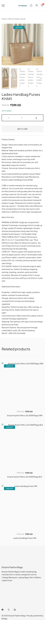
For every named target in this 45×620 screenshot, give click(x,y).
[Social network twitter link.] (9, 609)
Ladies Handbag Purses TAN (24, 538)
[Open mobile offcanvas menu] (3, 5)
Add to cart (22, 129)
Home (4, 19)
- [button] (9, 117)
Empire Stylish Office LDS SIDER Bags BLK (24, 477)
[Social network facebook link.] (2, 609)
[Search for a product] (31, 5)
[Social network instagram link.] (15, 609)
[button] (40, 27)
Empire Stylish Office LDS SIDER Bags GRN (24, 415)
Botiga (4, 618)
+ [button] (36, 117)
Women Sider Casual (16, 19)
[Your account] (36, 5)
